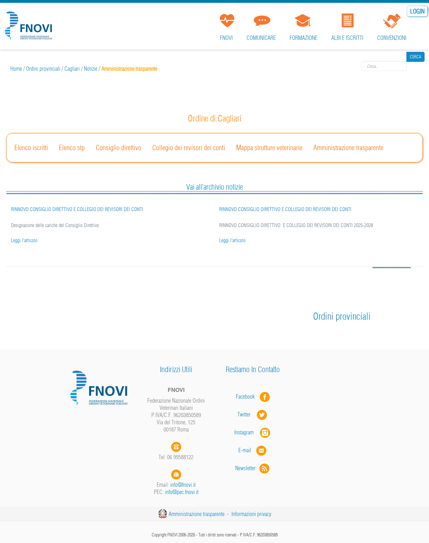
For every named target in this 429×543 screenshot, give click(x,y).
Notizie (90, 68)
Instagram (247, 432)
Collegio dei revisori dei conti (188, 147)
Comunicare (261, 37)
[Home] (30, 23)
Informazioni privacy (251, 514)
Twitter (247, 414)
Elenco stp (72, 147)
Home (16, 68)
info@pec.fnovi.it (181, 492)
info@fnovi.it (183, 484)
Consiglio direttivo (118, 147)
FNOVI (226, 37)
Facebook (247, 396)
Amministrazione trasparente (348, 147)
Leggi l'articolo (217, 240)
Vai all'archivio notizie (214, 187)
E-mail (244, 450)
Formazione (304, 37)
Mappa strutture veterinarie (269, 147)
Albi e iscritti (347, 37)
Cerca (415, 66)
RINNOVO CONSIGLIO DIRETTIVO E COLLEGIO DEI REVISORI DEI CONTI (270, 209)
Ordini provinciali (43, 68)
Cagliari (72, 68)
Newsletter (247, 468)
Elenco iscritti (31, 147)
